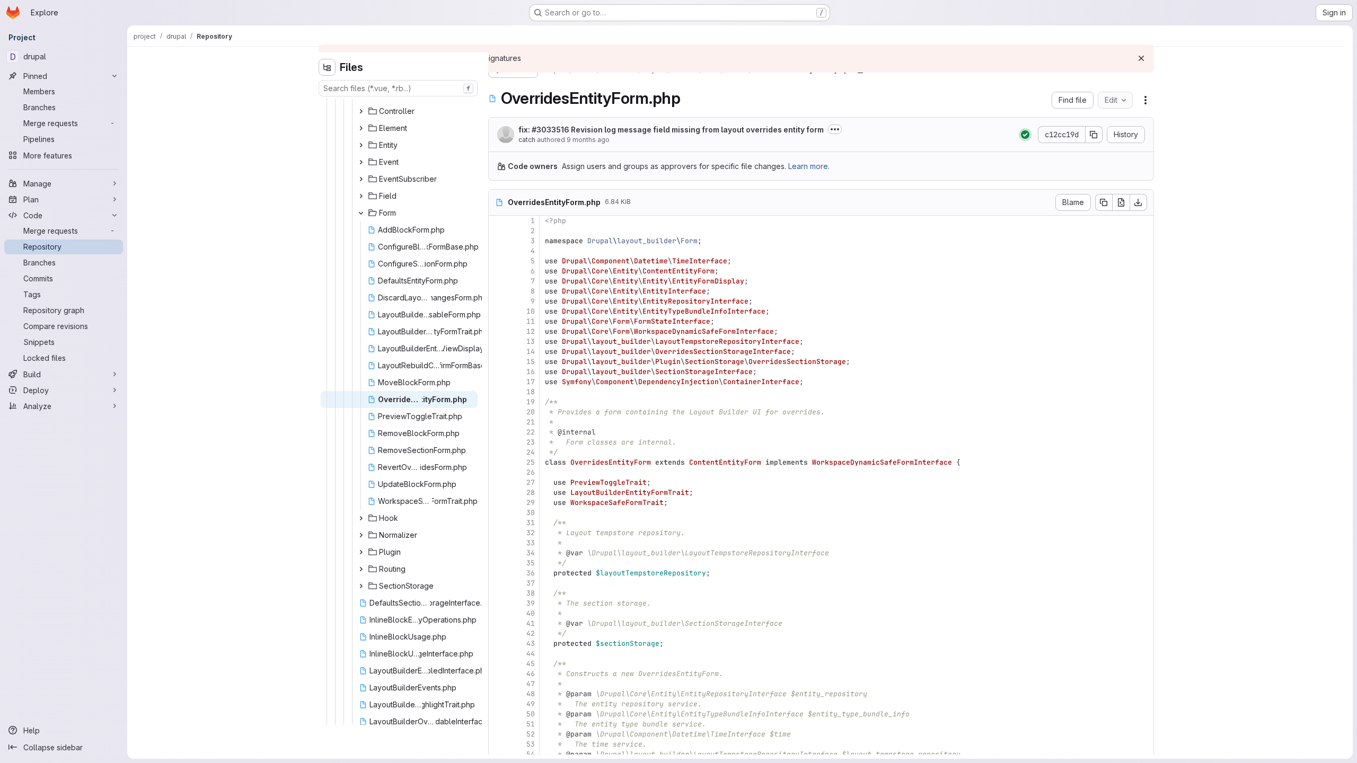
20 (530, 411)
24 (530, 452)
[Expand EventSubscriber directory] (361, 179)
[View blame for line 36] (498, 573)
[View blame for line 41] (498, 623)
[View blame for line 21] (498, 422)
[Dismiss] (1141, 58)
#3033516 (550, 129)
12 (530, 331)
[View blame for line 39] (498, 603)
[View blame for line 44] (498, 654)
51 (530, 724)
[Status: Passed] (1025, 134)
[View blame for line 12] (498, 331)
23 (530, 442)
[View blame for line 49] (498, 704)
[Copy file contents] (1103, 202)
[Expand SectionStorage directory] (361, 586)
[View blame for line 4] (498, 251)
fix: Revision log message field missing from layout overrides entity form (671, 129)
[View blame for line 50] (498, 714)
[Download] (1138, 202)
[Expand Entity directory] (361, 145)
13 (530, 341)
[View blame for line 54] (498, 754)
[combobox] (398, 88)
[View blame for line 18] (498, 392)
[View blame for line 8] (498, 291)
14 (530, 351)
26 (530, 472)
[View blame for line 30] (498, 513)
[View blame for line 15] (498, 362)
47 (530, 683)
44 (530, 653)
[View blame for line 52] (498, 734)
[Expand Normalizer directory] (361, 535)
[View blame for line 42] (498, 633)
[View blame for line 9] (498, 301)
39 (530, 603)
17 (530, 381)
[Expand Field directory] (361, 196)
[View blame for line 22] (498, 432)
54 (530, 754)
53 (530, 744)
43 (530, 643)
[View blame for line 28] (498, 492)
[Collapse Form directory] (361, 213)
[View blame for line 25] (498, 462)
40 (530, 613)
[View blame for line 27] (498, 482)
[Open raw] (1121, 202)
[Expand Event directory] (361, 162)
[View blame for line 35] (498, 563)
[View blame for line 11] (498, 321)
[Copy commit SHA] (1094, 134)
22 (530, 432)
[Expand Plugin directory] (361, 552)
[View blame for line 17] (498, 382)
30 (530, 512)
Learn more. (809, 166)
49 (530, 703)
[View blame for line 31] (498, 523)
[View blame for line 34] (498, 553)
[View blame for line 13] (498, 341)
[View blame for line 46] (498, 674)
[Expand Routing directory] (361, 569)
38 (530, 593)
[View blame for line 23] (498, 442)
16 (530, 371)
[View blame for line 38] (498, 593)
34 (530, 552)
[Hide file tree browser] (327, 67)
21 (530, 422)
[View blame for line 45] (498, 664)
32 (530, 532)
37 (530, 583)
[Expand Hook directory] (361, 518)
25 (530, 462)
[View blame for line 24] (498, 452)
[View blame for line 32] (498, 533)
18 (530, 391)
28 (530, 492)
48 (530, 693)
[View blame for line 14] (498, 352)
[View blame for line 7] (498, 281)
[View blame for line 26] (498, 472)
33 (530, 542)
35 (530, 562)
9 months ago (588, 140)
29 (530, 502)
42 (530, 633)
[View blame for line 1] (498, 221)
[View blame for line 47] (498, 684)
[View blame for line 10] (498, 311)
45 (530, 663)
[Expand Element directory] (361, 128)
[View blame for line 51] (498, 724)
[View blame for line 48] (498, 694)
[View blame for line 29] (498, 503)
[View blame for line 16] (498, 372)
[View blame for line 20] (498, 412)
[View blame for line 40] (498, 613)
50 (530, 713)
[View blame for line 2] (498, 231)
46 (530, 673)
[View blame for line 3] (498, 241)
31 (530, 522)
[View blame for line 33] (498, 543)
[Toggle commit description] (835, 129)
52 (530, 734)
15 (530, 361)
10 (530, 311)
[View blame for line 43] (498, 643)
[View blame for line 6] (498, 271)
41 (530, 623)
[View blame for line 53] (498, 744)
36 (530, 573)
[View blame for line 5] (498, 261)
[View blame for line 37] (498, 583)
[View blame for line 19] (498, 402)
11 (530, 321)
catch (526, 140)
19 (530, 401)
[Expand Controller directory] (361, 111)
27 (530, 482)
